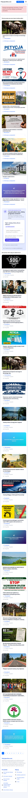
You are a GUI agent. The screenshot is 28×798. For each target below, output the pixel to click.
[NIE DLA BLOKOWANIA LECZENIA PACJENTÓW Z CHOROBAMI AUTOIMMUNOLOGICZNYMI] (14, 78)
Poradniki (4, 769)
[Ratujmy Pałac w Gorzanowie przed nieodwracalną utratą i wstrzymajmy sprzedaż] (14, 102)
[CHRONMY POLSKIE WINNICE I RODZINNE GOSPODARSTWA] (14, 126)
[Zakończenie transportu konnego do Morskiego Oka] (14, 32)
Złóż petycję (20, 1)
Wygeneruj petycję (13, 240)
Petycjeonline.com (6, 1)
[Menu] (26, 2)
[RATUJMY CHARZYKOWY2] (14, 172)
